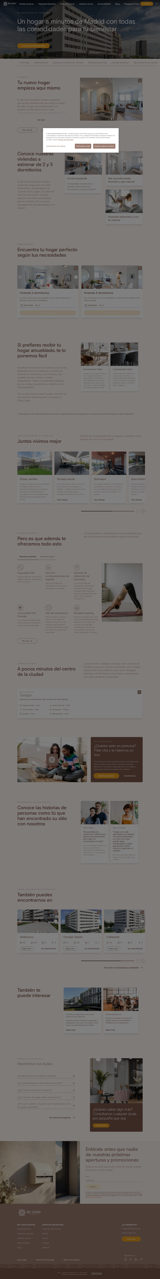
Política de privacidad (65, 139)
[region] (81, 140)
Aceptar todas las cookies (104, 146)
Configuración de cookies (55, 146)
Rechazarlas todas (83, 146)
